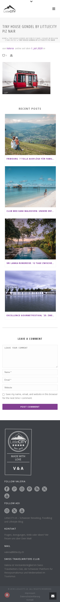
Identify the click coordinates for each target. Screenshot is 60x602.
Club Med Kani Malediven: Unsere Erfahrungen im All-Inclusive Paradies (31, 211)
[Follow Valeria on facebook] (6, 489)
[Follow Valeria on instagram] (21, 489)
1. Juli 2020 (37, 48)
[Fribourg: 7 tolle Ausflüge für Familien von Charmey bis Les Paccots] (30, 134)
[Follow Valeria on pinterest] (29, 489)
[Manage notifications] (7, 595)
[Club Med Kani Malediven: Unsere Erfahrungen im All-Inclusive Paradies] (30, 186)
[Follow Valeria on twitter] (44, 489)
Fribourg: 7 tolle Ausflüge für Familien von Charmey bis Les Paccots (31, 158)
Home (4, 38)
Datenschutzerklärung (30, 596)
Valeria (10, 48)
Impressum (30, 593)
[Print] (13, 55)
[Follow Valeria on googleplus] (14, 489)
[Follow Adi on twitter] (14, 511)
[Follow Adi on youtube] (21, 511)
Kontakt (30, 600)
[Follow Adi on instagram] (6, 511)
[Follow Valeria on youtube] (6, 496)
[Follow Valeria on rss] (37, 489)
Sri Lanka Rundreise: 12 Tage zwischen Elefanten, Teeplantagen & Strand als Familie (31, 263)
